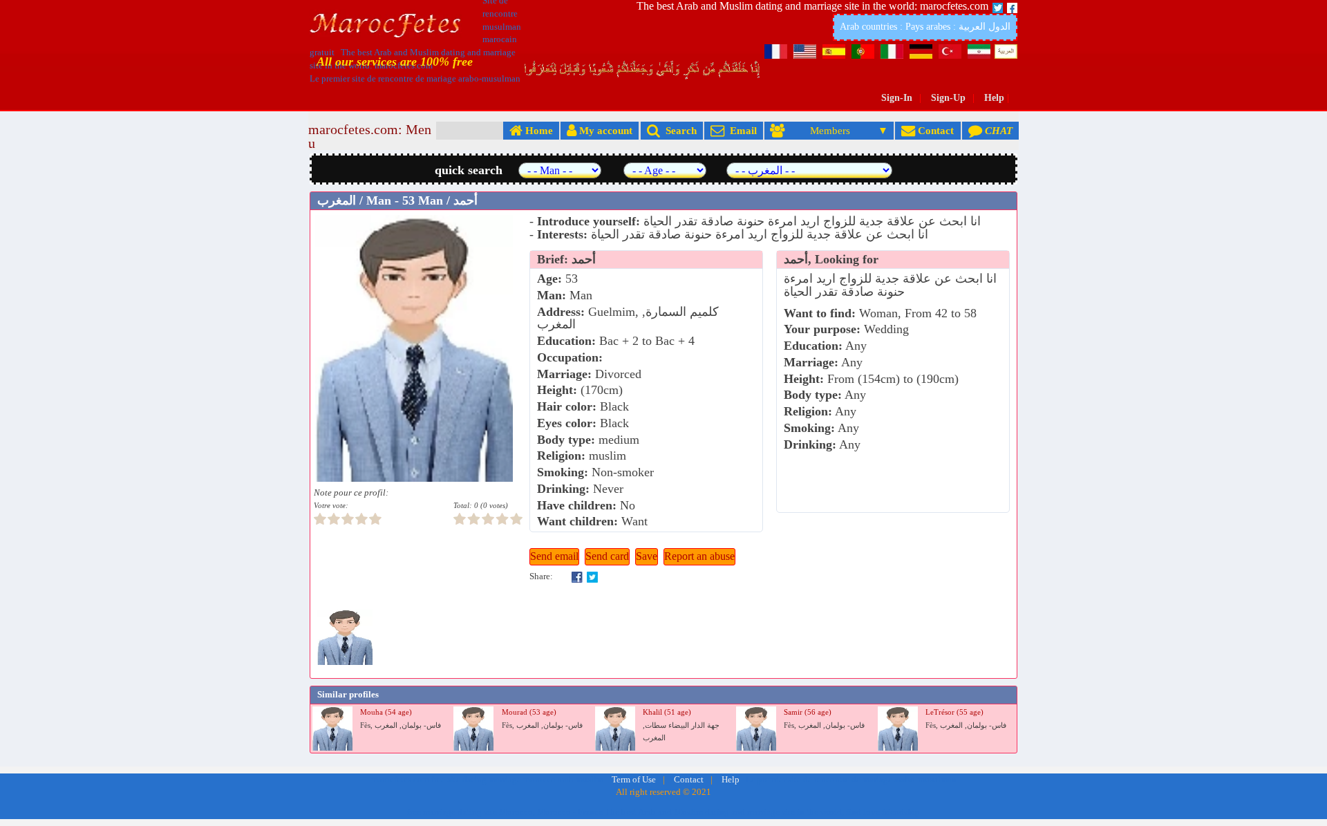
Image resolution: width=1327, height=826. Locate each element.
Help (994, 98)
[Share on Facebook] (577, 576)
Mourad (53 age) (529, 712)
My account (604, 130)
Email (740, 130)
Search (678, 130)
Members (830, 130)
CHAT (997, 130)
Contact (934, 130)
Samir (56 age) (807, 712)
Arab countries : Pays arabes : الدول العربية (925, 26)
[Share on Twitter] (592, 576)
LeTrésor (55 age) (954, 712)
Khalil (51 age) (667, 712)
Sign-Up (948, 98)
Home (538, 130)
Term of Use (634, 780)
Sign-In (896, 98)
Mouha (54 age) (386, 712)
